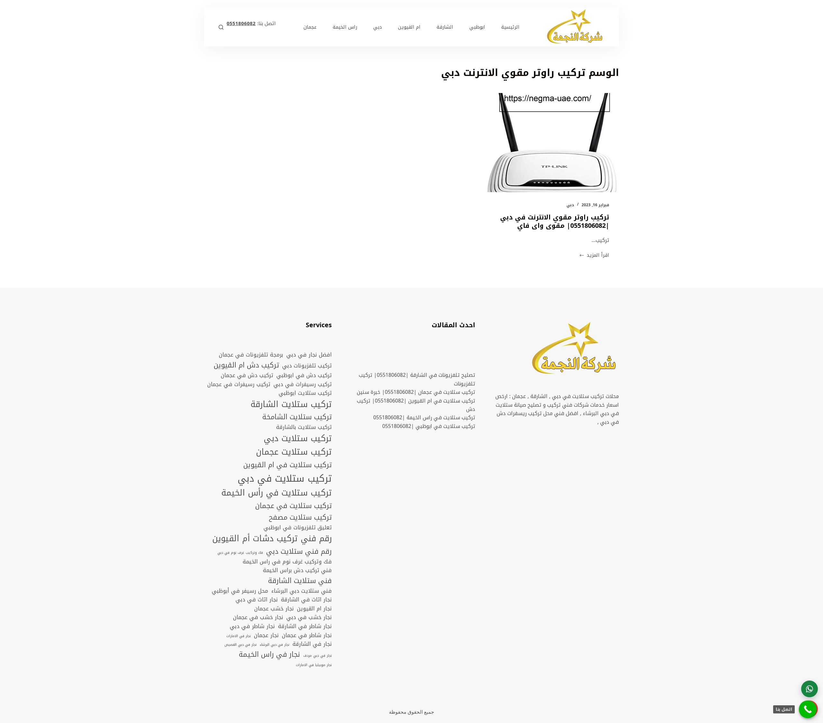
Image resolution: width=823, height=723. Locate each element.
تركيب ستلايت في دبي (285, 478)
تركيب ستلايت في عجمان (293, 506)
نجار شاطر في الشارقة (305, 626)
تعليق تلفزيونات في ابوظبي (298, 527)
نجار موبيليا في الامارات (314, 665)
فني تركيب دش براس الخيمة (297, 570)
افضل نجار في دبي (309, 354)
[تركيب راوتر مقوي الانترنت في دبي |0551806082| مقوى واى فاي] (553, 142)
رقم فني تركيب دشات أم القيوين (272, 539)
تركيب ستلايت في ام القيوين (287, 465)
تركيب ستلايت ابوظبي (305, 393)
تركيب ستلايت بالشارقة (304, 427)
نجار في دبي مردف (317, 656)
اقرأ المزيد (594, 255)
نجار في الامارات (238, 636)
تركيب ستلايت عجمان (294, 452)
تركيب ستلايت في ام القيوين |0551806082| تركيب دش (416, 405)
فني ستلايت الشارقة (300, 581)
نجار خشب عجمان (274, 608)
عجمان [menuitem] (310, 27)
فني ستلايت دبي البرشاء (301, 591)
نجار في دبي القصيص (240, 645)
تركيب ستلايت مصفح (300, 517)
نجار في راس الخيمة (269, 654)
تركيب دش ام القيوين (246, 365)
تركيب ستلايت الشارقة (291, 405)
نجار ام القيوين (314, 608)
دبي (570, 205)
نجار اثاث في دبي (257, 599)
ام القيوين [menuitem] (409, 27)
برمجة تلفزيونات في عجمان (251, 354)
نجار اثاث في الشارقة (306, 599)
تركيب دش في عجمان (247, 375)
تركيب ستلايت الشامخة (297, 417)
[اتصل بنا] (808, 709)
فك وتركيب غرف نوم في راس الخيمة (287, 561)
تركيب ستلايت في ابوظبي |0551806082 (428, 426)
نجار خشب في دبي (309, 617)
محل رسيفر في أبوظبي (240, 591)
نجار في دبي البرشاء (274, 645)
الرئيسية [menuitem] (510, 27)
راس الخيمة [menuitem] (345, 27)
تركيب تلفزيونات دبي (307, 365)
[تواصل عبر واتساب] (809, 689)
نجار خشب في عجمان (258, 617)
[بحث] (221, 27)
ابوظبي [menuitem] (477, 27)
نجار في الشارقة (312, 644)
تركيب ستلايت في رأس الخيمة (276, 493)
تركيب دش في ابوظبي (304, 375)
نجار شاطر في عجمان (307, 635)
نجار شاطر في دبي (252, 626)
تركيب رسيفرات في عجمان (238, 384)
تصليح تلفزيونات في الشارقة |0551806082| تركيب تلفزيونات (417, 379)
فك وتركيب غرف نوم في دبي (240, 553)
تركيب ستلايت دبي (298, 439)
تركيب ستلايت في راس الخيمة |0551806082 (424, 417)
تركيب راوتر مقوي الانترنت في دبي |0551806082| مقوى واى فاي (554, 221)
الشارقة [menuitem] (445, 27)
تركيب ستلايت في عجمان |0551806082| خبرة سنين (416, 392)
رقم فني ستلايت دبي (299, 551)
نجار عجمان (266, 635)
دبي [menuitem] (377, 27)
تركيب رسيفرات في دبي (303, 384)
